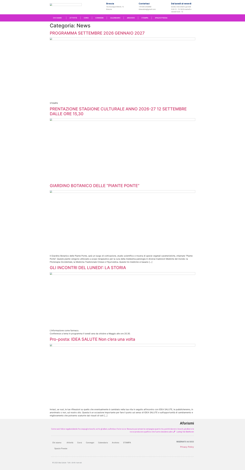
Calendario (115, 18)
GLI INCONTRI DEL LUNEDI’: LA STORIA (88, 267)
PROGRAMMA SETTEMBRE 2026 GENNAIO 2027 (97, 33)
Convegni (99, 18)
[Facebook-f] (188, 18)
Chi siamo (57, 18)
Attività (73, 18)
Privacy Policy (187, 447)
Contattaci (144, 3)
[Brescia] (102, 6)
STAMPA (144, 18)
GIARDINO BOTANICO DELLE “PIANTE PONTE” (94, 185)
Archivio (131, 18)
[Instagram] (193, 18)
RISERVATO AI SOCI (185, 442)
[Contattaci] (134, 6)
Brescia (110, 3)
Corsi (86, 18)
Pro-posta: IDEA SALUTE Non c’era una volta (92, 339)
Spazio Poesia (161, 18)
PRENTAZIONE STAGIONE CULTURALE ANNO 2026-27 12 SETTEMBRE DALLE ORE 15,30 (118, 111)
